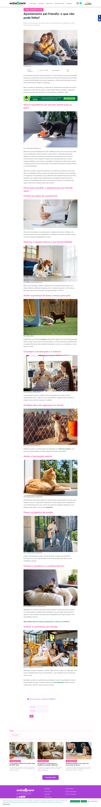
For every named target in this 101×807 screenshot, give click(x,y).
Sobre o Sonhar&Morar (71, 791)
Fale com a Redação (71, 794)
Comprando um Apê (59, 3)
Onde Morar (69, 3)
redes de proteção (64, 449)
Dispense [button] (84, 801)
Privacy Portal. (6, 804)
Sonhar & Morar (17, 2)
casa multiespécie (58, 682)
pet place (44, 339)
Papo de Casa (33, 3)
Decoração (41, 3)
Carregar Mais (50, 777)
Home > (27, 9)
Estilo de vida (49, 3)
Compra (15, 735)
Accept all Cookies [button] (75, 801)
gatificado (49, 507)
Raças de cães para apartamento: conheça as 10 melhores (51, 621)
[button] (92, 801)
